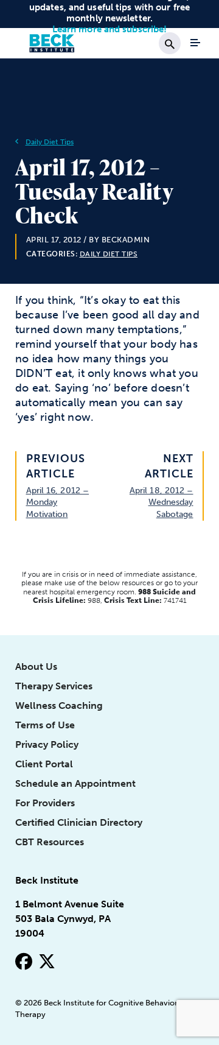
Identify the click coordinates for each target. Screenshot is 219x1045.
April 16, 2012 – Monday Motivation (57, 502)
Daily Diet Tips (50, 142)
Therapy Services (53, 686)
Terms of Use (45, 725)
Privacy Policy (46, 744)
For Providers (45, 803)
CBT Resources (49, 842)
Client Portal (44, 764)
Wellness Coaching (59, 705)
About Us (36, 666)
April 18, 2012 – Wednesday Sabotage (161, 502)
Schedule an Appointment (75, 783)
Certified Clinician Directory (78, 822)
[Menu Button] (195, 43)
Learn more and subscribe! (109, 29)
